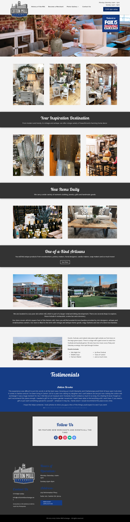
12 (60, 407)
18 (69, 407)
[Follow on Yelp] (60, 438)
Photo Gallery (72, 6)
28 (84, 407)
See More (65, 262)
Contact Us (86, 6)
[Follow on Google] (74, 438)
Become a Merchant (55, 6)
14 (63, 407)
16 (66, 407)
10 (57, 407)
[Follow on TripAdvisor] (70, 438)
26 (81, 407)
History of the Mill (38, 6)
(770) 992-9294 (111, 9)
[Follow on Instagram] (65, 438)
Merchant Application (48, 502)
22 (75, 407)
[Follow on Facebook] (56, 438)
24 (78, 407)
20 (72, 407)
